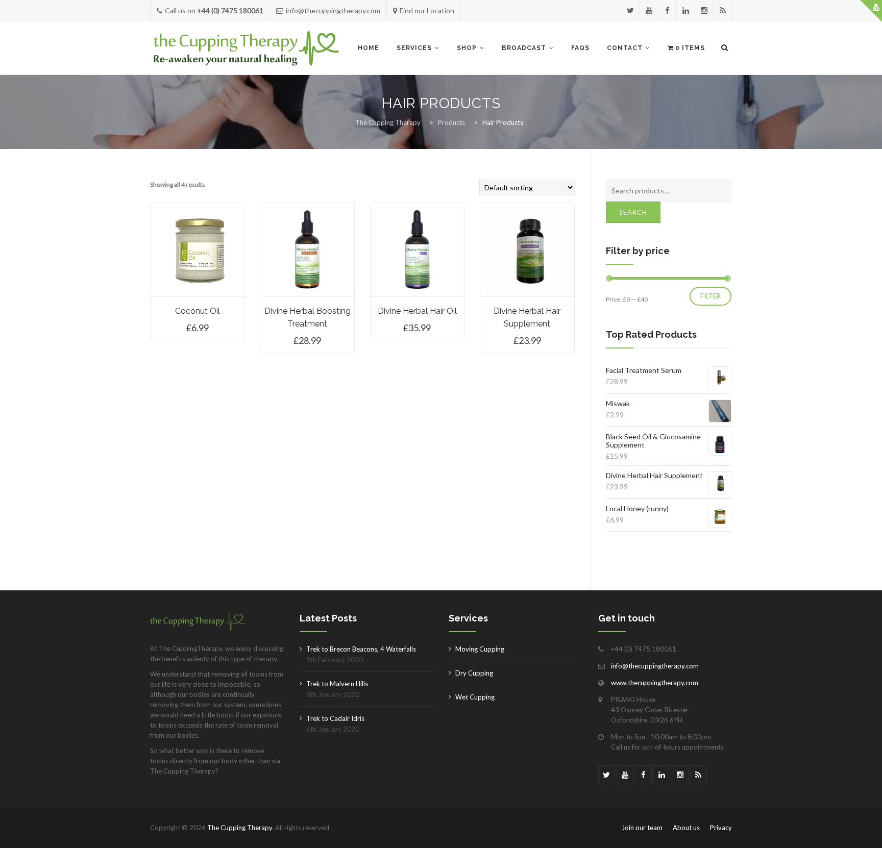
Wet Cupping (475, 697)
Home (368, 48)
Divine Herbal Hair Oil (417, 311)
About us (686, 828)
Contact (625, 48)
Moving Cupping (479, 649)
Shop (467, 48)
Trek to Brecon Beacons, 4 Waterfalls (361, 649)
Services (414, 48)
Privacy (721, 828)
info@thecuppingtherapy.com (655, 666)
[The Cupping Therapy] (246, 48)
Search (633, 212)
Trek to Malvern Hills (337, 684)
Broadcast (524, 48)
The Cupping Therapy (239, 828)
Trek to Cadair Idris (335, 718)
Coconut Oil (197, 311)
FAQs (580, 48)
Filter (710, 296)
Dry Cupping (474, 673)
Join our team (642, 828)
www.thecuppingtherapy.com (654, 683)
